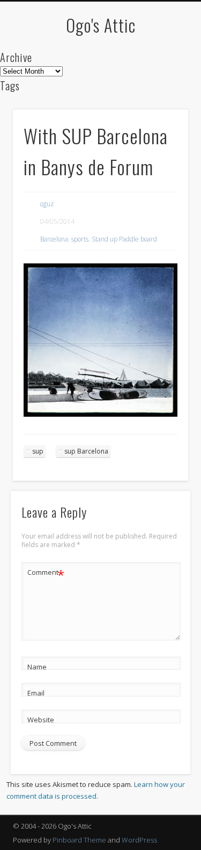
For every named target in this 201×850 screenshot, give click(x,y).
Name (37, 667)
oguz (47, 203)
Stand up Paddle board (124, 239)
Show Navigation (162, 95)
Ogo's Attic (101, 24)
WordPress (139, 840)
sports (79, 239)
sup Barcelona (86, 451)
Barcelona (54, 239)
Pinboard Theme (79, 840)
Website (40, 719)
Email (35, 693)
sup (37, 451)
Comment (45, 574)
